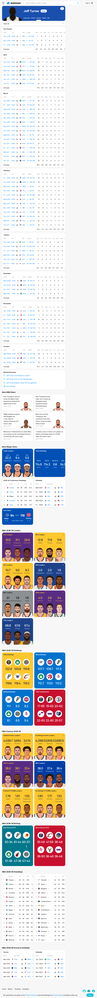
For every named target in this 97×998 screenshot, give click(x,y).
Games (38, 18)
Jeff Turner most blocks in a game (18, 375)
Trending (17, 989)
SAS (23, 178)
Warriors (44, 918)
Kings (43, 936)
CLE (23, 109)
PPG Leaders (8, 535)
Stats (33, 18)
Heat (11, 505)
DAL (23, 203)
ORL (61, 488)
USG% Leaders (8, 763)
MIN (48, 492)
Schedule (39, 480)
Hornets (12, 500)
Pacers (11, 936)
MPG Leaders (40, 763)
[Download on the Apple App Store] (84, 991)
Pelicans (44, 923)
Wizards (11, 940)
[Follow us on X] (93, 991)
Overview (26, 18)
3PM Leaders (40, 593)
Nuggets (44, 888)
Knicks (11, 888)
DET (23, 148)
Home (4, 989)
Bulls (10, 927)
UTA (23, 246)
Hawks (11, 488)
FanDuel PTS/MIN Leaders (12, 791)
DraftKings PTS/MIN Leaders (46, 791)
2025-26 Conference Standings (14, 480)
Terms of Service (31, 995)
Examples (25, 989)
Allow (90, 995)
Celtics (11, 884)
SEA (23, 242)
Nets (10, 931)
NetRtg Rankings (9, 692)
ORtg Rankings (8, 655)
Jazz (42, 940)
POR (24, 289)
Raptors (11, 897)
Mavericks (44, 927)
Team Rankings (41, 451)
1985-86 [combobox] (6, 24)
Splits (44, 18)
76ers (11, 492)
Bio (48, 18)
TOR (62, 500)
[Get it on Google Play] (88, 991)
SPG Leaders (40, 565)
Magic (44, 11)
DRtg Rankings (41, 655)
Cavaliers (12, 893)
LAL (23, 195)
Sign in (87, 3)
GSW (24, 182)
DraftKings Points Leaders (45, 735)
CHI (23, 105)
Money (10, 989)
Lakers (43, 893)
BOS (23, 62)
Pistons (28, 518)
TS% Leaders (8, 620)
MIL (24, 36)
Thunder (44, 880)
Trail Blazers (45, 910)
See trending (10, 386)
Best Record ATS (9, 828)
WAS (24, 79)
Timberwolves (45, 901)
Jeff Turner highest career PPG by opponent (21, 383)
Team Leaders (8, 451)
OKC (29, 976)
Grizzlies (44, 931)
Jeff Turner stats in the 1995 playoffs (19, 379)
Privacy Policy (58, 995)
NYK (23, 75)
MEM (29, 959)
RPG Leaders (40, 535)
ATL (23, 66)
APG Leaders (8, 565)
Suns (42, 906)
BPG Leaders (8, 593)
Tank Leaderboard (42, 692)
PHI (23, 118)
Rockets (44, 897)
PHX (23, 143)
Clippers (44, 914)
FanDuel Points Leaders (11, 735)
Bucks (11, 923)
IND (23, 225)
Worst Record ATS (42, 828)
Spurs (43, 884)
